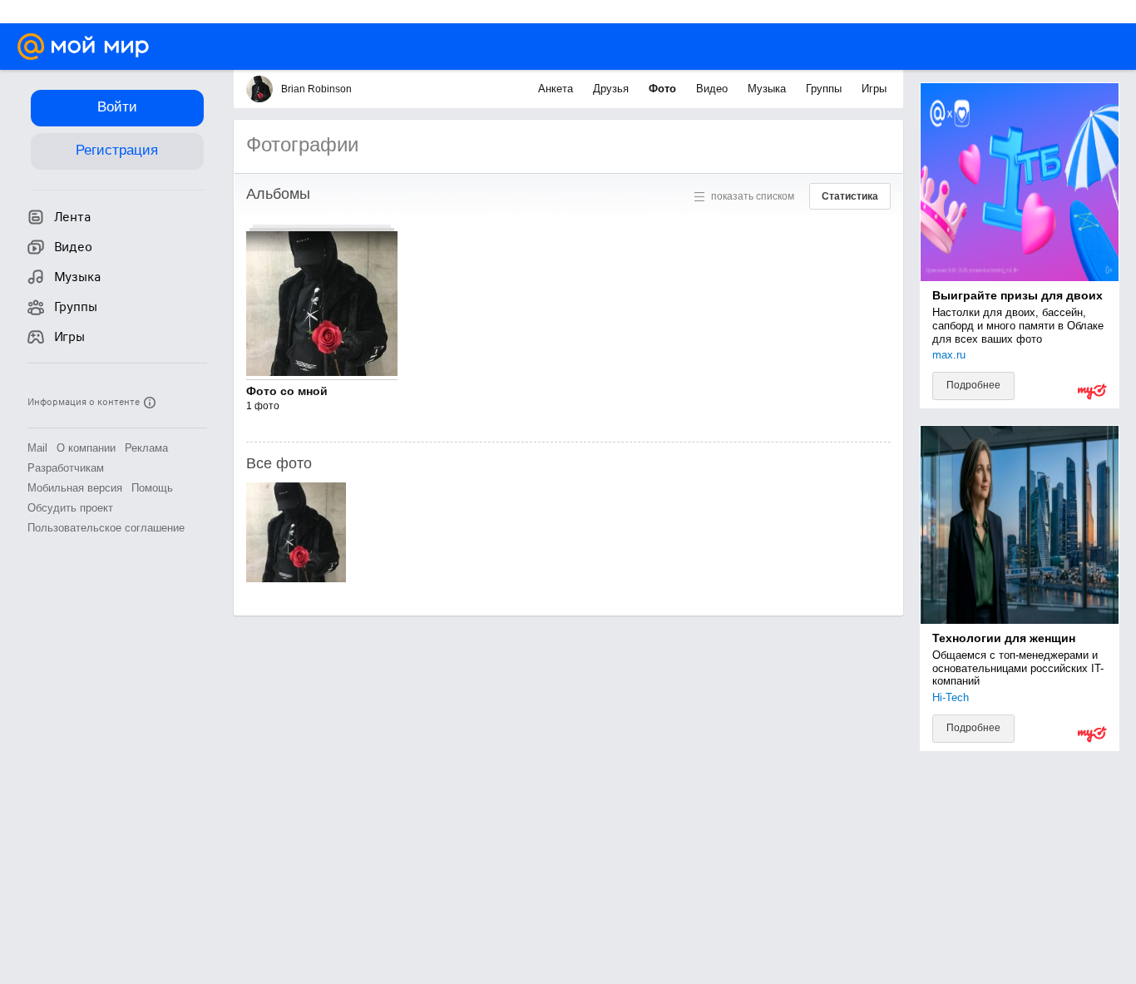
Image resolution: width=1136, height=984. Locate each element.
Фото (664, 88)
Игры (874, 88)
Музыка (768, 88)
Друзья (612, 88)
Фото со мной (287, 391)
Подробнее (973, 385)
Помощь (152, 488)
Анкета (557, 88)
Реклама (146, 448)
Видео (713, 88)
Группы (825, 88)
